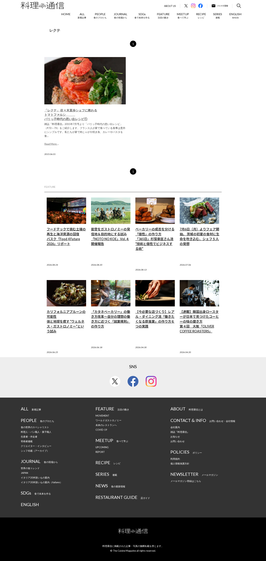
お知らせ (175, 436)
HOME (65, 14)
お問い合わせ (177, 441)
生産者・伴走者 (29, 436)
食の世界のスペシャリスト (35, 427)
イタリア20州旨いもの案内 (35, 477)
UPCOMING (102, 447)
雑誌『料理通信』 (179, 431)
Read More (50, 143)
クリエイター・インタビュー (36, 446)
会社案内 (175, 427)
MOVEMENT (102, 415)
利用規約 (175, 458)
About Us (170, 6)
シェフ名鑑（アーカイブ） (35, 450)
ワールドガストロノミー (108, 420)
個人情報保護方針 (179, 463)
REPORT (100, 451)
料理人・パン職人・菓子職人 (36, 431)
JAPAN (24, 472)
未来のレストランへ (106, 425)
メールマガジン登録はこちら (185, 481)
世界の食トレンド (30, 468)
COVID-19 (101, 429)
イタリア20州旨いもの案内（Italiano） (41, 482)
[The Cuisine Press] (42, 5)
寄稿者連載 (27, 441)
